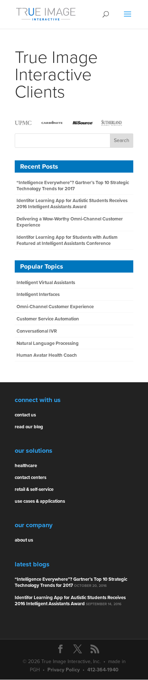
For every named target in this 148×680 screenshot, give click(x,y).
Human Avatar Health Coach (47, 355)
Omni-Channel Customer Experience (55, 307)
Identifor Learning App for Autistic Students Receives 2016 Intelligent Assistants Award (72, 204)
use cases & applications (40, 501)
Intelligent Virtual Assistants (46, 283)
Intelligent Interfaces (38, 294)
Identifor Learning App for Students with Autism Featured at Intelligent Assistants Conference (67, 240)
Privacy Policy (63, 670)
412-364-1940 (103, 670)
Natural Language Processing (48, 343)
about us (24, 540)
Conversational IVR (37, 331)
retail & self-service (34, 489)
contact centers (30, 477)
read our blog (29, 427)
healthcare (26, 466)
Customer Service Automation (48, 319)
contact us (25, 415)
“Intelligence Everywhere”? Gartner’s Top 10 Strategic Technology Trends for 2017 (73, 186)
